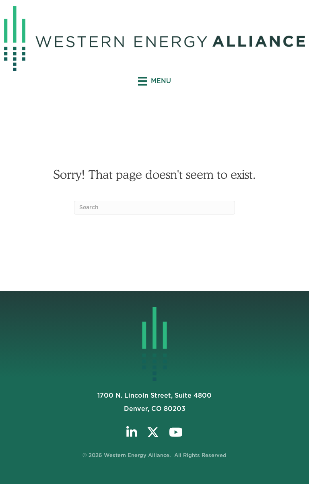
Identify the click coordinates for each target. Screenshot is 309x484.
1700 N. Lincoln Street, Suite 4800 (154, 395)
